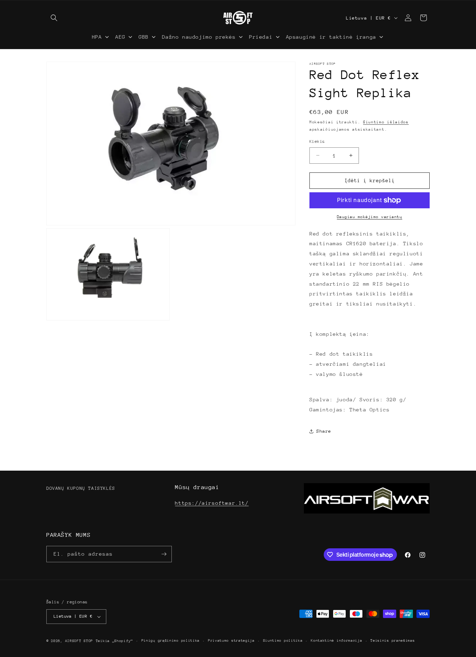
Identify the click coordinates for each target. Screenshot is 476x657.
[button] (54, 17)
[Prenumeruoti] (163, 554)
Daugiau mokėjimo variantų (369, 217)
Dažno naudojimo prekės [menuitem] (199, 37)
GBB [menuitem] (144, 37)
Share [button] (323, 431)
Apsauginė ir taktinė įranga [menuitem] (331, 37)
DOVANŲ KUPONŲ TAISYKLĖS (80, 488)
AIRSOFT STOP (79, 641)
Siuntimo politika (283, 641)
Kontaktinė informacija (336, 641)
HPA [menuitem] (97, 37)
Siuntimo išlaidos (386, 122)
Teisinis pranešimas (392, 641)
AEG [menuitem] (120, 37)
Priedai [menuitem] (260, 37)
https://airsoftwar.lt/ (211, 503)
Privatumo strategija (231, 641)
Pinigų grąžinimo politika (170, 641)
